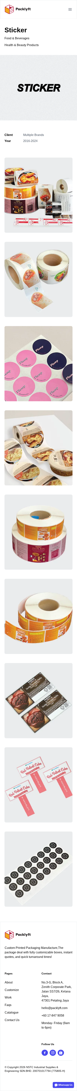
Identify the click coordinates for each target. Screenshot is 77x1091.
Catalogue (12, 1012)
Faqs (8, 1005)
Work (8, 997)
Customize (12, 990)
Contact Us (12, 1020)
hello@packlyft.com (54, 1008)
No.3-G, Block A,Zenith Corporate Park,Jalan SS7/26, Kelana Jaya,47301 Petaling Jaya (56, 991)
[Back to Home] (38, 935)
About (9, 982)
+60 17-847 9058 (52, 1015)
